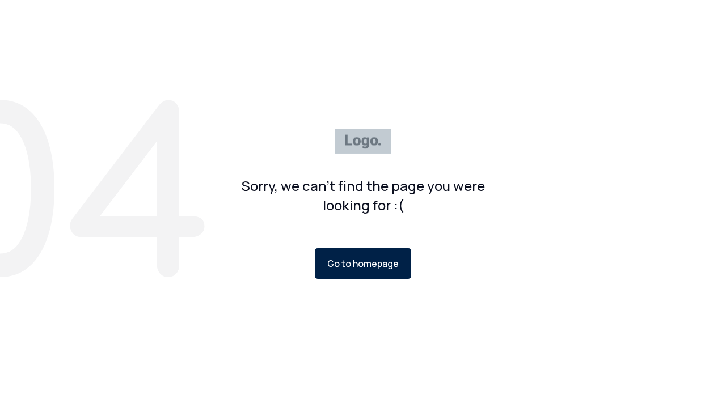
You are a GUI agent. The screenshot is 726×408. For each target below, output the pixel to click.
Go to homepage (363, 263)
